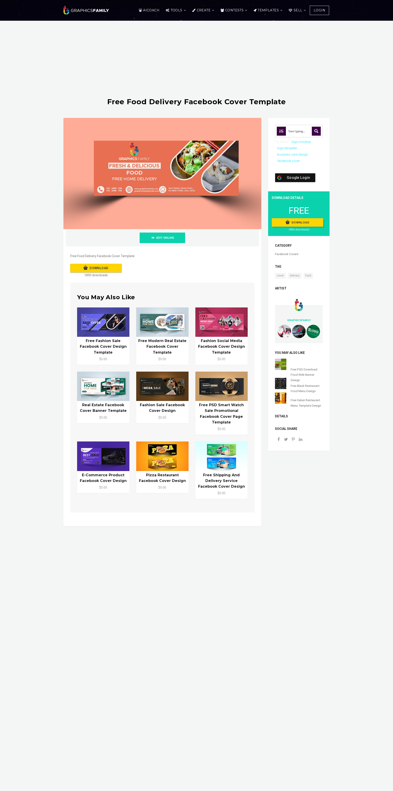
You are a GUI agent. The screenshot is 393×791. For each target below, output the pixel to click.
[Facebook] (278, 439)
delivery (295, 275)
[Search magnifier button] (316, 131)
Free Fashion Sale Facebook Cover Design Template (103, 346)
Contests (234, 10)
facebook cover (288, 161)
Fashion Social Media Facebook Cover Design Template (221, 346)
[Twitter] (286, 439)
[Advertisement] (196, 63)
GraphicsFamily (299, 320)
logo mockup (301, 142)
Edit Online (165, 237)
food (308, 275)
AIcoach (151, 10)
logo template (287, 148)
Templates (268, 10)
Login (319, 10)
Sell (298, 10)
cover (280, 275)
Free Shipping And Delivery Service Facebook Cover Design (221, 481)
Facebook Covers (286, 254)
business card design (292, 154)
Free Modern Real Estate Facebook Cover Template (162, 346)
